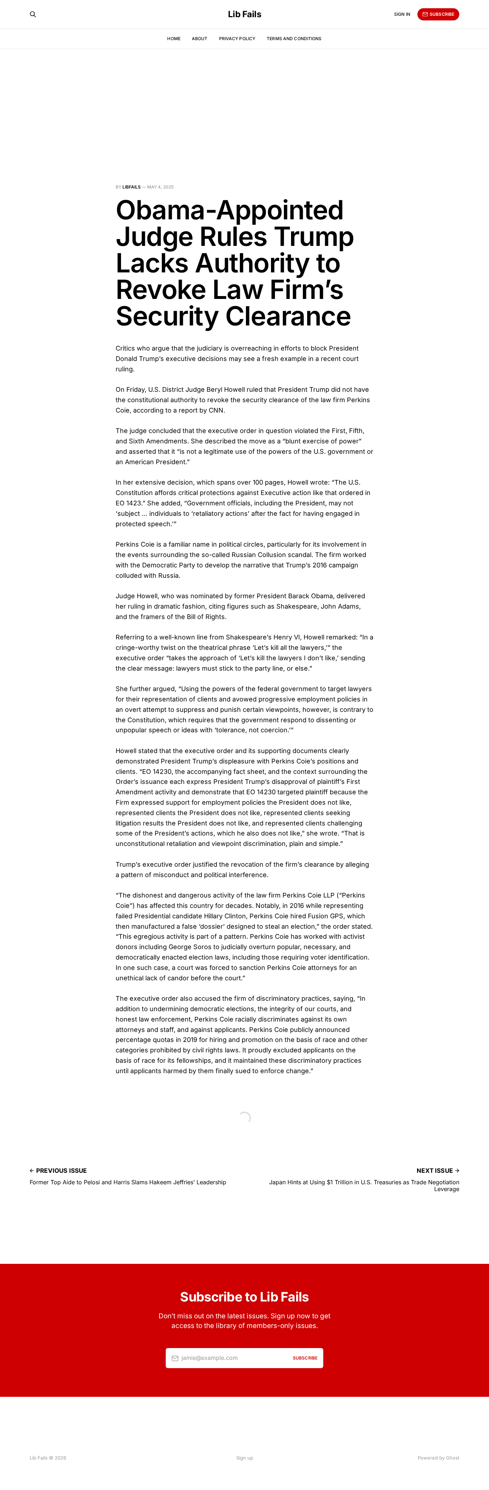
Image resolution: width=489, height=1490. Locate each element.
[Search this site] (33, 14)
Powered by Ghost (438, 1458)
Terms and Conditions (294, 38)
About (200, 38)
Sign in (402, 14)
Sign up (244, 1458)
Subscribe (442, 14)
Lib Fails (244, 14)
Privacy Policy (237, 38)
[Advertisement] (244, 102)
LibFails (131, 187)
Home (173, 38)
